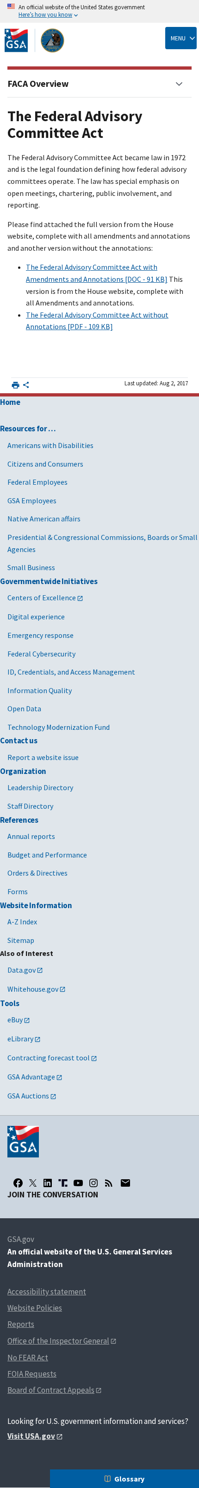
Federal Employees (37, 482)
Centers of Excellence (41, 597)
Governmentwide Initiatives (48, 581)
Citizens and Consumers (45, 463)
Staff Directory (30, 806)
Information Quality (39, 690)
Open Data (24, 708)
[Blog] (108, 1183)
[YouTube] (78, 1183)
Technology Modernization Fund (58, 727)
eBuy (15, 1019)
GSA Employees (31, 500)
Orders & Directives (37, 872)
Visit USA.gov (31, 1436)
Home (10, 402)
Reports (20, 1324)
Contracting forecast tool (48, 1057)
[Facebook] (18, 1183)
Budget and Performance (47, 854)
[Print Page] (15, 385)
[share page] (26, 386)
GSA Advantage (31, 1076)
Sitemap (20, 940)
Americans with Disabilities (50, 445)
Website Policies (34, 1308)
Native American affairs (44, 518)
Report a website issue (43, 757)
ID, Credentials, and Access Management (71, 671)
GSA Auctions (28, 1095)
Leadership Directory (40, 787)
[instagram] (93, 1183)
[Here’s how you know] (99, 11)
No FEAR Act (27, 1357)
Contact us (18, 740)
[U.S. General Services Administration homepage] (35, 40)
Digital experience (36, 616)
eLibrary (20, 1038)
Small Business (31, 567)
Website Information (36, 905)
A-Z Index (22, 921)
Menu (178, 38)
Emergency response (40, 635)
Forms (17, 891)
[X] (33, 1183)
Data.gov (21, 970)
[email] (125, 1183)
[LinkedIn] (47, 1183)
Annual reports (31, 836)
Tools (9, 1003)
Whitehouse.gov (32, 989)
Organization (23, 771)
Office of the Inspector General (58, 1341)
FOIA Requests (31, 1374)
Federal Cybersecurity (41, 653)
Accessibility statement (46, 1292)
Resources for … (28, 428)
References (19, 820)
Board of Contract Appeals (50, 1390)
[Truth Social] (63, 1183)
